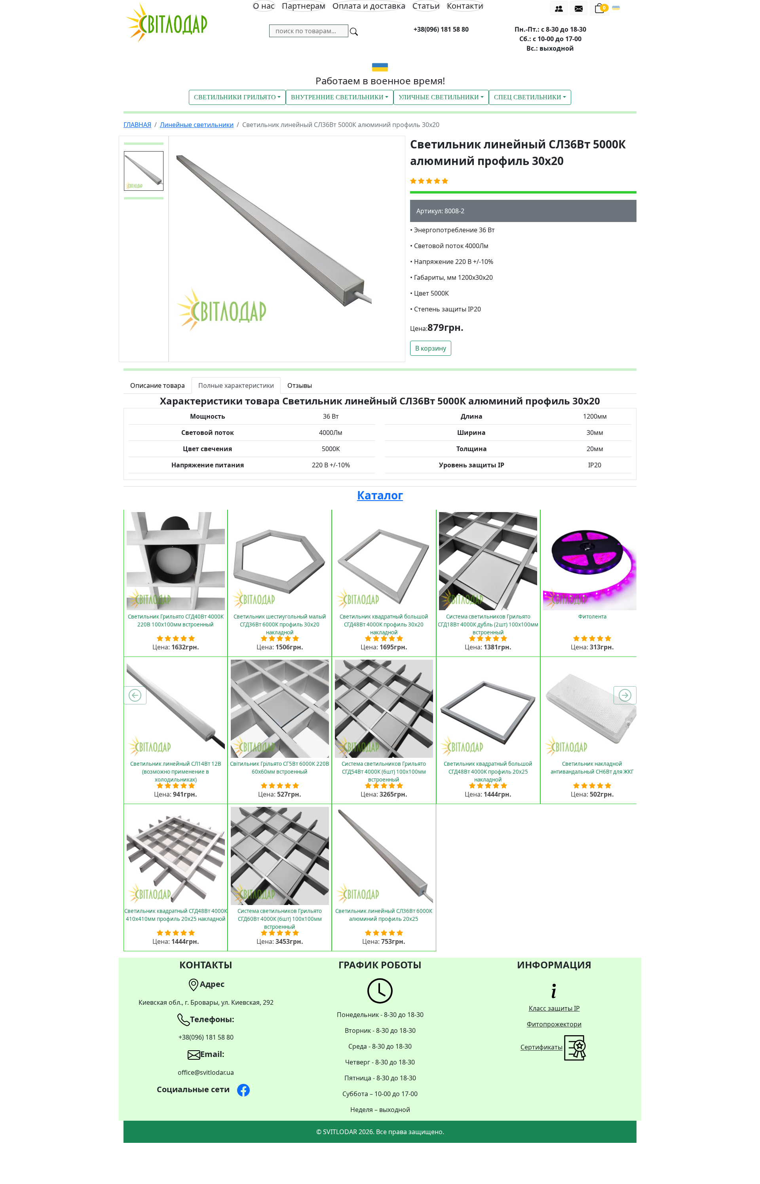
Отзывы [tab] (299, 385)
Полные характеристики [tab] (236, 385)
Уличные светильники (439, 97)
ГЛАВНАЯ (137, 124)
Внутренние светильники (337, 97)
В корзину (430, 348)
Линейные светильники (197, 124)
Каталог (380, 495)
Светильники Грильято (235, 97)
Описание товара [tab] (157, 385)
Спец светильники (527, 97)
